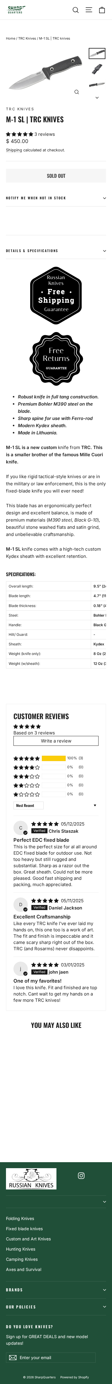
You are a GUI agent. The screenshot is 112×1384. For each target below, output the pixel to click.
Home (10, 38)
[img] (45, 824)
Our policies (21, 1307)
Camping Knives (22, 1259)
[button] (20, 134)
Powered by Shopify (74, 1377)
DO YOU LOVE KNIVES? (29, 1326)
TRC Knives (27, 38)
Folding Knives (20, 1218)
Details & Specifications (32, 250)
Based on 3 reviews (34, 733)
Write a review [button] (56, 741)
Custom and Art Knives (28, 1238)
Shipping (14, 150)
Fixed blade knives (24, 1228)
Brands (14, 1290)
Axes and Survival (23, 1269)
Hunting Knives (20, 1249)
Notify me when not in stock (36, 197)
